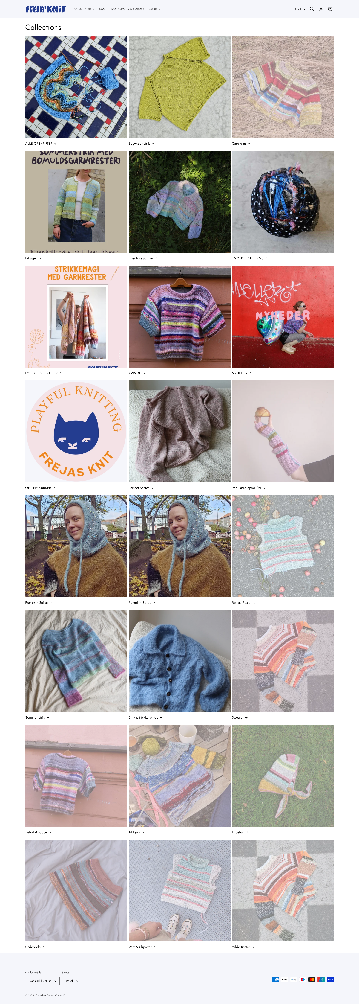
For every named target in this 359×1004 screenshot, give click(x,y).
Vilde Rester (241, 947)
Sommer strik (35, 717)
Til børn (134, 832)
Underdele (33, 947)
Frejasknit (41, 995)
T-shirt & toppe (36, 832)
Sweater (238, 717)
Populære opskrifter (246, 488)
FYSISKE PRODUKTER (41, 373)
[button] (84, 9)
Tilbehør (238, 832)
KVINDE (135, 373)
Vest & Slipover (140, 947)
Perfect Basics (139, 488)
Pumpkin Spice (36, 603)
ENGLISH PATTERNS (247, 258)
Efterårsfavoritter (141, 258)
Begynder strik (139, 143)
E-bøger (31, 258)
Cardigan (239, 143)
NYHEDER (239, 373)
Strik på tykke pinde (143, 717)
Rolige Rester (242, 603)
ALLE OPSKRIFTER (39, 143)
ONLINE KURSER (38, 488)
